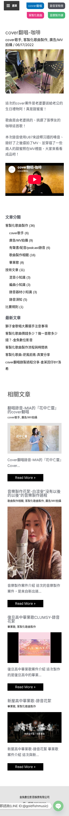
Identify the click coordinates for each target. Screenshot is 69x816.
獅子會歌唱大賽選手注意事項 (26, 326)
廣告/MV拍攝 (18, 240)
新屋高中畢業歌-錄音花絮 (29, 701)
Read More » (25, 478)
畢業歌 (14, 262)
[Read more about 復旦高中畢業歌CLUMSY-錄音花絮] (34, 647)
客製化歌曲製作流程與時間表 (26, 347)
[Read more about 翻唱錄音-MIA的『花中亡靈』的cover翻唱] (34, 438)
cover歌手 (13, 40)
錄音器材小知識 (20, 292)
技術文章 (11, 270)
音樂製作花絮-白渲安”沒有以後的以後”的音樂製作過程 (34, 493)
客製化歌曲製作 (35, 40)
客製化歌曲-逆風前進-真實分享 (27, 355)
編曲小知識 (17, 285)
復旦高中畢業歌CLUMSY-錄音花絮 (33, 619)
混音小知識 (17, 277)
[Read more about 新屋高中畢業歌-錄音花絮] (34, 727)
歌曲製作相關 (19, 255)
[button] (35, 6)
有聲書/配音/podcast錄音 (27, 248)
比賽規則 (11, 307)
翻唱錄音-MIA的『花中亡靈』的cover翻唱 (32, 410)
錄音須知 (15, 299)
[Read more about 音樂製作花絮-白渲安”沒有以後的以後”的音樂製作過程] (34, 543)
